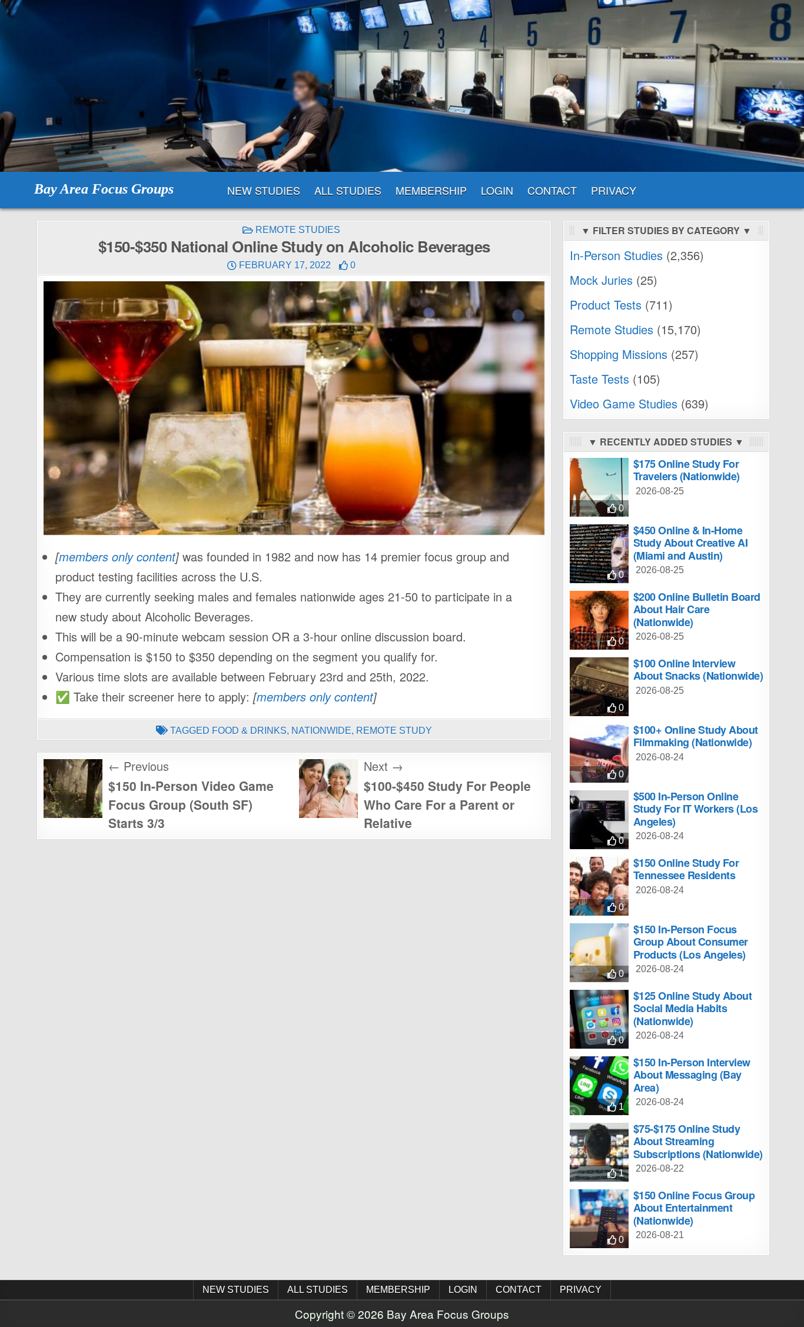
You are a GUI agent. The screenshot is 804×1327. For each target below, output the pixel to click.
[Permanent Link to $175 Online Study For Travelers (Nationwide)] (599, 487)
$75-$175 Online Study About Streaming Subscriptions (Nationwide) (698, 1141)
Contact (552, 190)
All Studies (347, 190)
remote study (394, 731)
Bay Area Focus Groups (104, 189)
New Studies (263, 190)
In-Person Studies (616, 255)
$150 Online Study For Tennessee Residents (686, 869)
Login (497, 190)
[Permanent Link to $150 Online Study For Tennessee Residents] (599, 886)
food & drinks (249, 731)
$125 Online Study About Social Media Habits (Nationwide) (692, 1008)
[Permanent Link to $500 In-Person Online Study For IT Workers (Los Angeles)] (599, 819)
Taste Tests (599, 378)
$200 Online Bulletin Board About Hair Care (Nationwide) (696, 609)
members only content (117, 556)
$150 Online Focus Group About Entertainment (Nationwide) (694, 1208)
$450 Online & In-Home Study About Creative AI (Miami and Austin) (690, 543)
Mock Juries (601, 279)
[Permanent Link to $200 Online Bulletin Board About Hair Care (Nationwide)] (599, 620)
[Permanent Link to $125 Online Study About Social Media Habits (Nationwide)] (599, 1019)
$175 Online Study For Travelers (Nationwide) (686, 470)
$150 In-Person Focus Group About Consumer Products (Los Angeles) (690, 942)
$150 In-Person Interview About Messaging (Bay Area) (691, 1075)
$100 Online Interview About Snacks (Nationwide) (698, 670)
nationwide (321, 731)
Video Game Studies (623, 403)
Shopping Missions (618, 353)
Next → (383, 765)
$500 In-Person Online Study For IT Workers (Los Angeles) (695, 809)
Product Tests (606, 304)
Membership (431, 190)
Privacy (613, 190)
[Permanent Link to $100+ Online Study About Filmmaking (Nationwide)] (599, 753)
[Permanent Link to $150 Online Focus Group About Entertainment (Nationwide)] (599, 1218)
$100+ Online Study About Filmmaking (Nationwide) (695, 736)
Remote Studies (297, 230)
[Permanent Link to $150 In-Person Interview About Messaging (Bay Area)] (599, 1085)
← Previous (138, 765)
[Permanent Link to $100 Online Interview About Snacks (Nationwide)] (599, 686)
